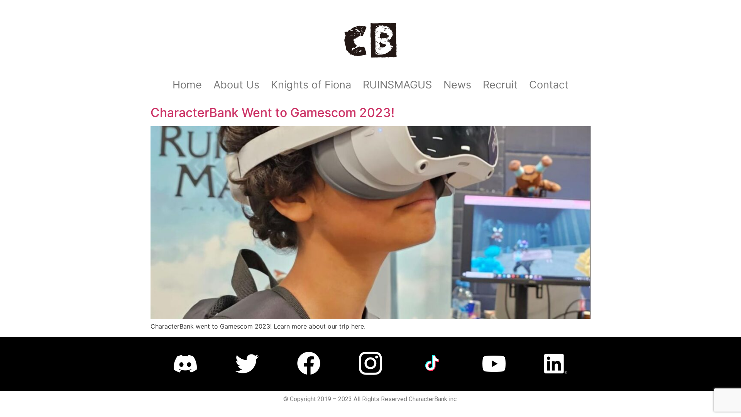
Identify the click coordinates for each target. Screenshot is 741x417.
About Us (236, 84)
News (457, 84)
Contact (548, 84)
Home (187, 84)
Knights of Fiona (311, 84)
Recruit (500, 84)
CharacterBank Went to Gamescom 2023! (272, 112)
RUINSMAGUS (397, 84)
